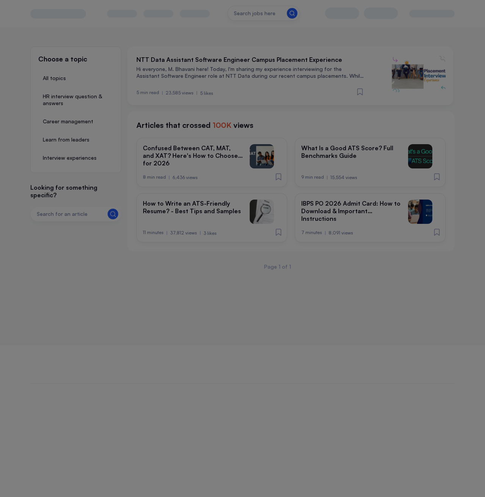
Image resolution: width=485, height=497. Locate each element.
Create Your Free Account (242, 273)
